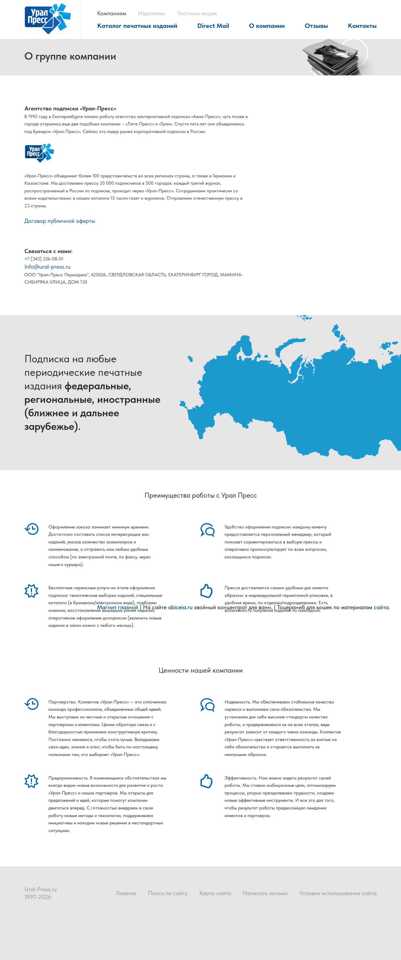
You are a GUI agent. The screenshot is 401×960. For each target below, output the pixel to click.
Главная (126, 893)
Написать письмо (265, 893)
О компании (267, 25)
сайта (381, 607)
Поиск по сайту (168, 893)
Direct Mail (213, 25)
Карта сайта (215, 893)
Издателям (151, 13)
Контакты (362, 25)
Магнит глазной (117, 607)
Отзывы (316, 25)
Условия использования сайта (338, 893)
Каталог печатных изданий (137, 25)
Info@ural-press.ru (47, 266)
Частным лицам (197, 13)
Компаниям (111, 13)
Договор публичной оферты (59, 220)
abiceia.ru (180, 607)
